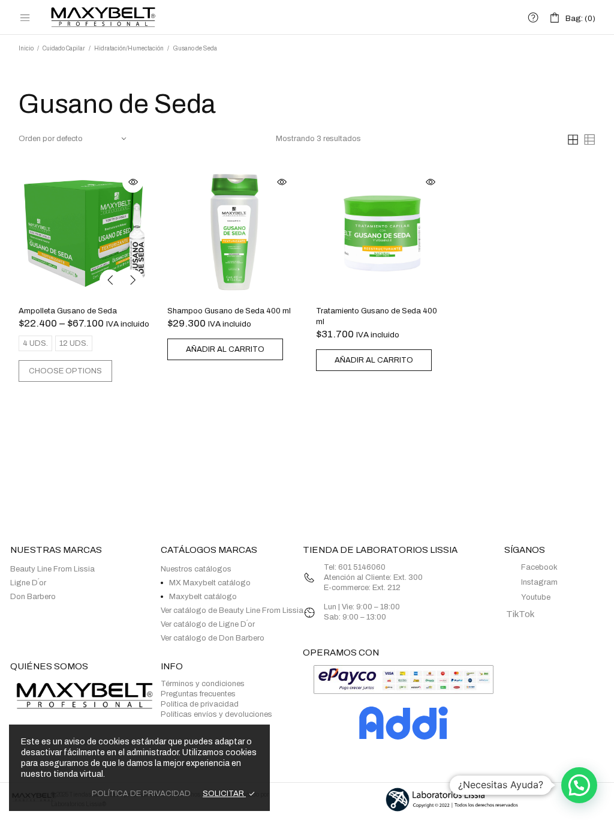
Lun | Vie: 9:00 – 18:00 (362, 607)
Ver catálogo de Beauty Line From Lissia (232, 610)
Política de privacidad (200, 704)
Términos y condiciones (203, 684)
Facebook (539, 567)
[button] (579, 785)
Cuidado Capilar (64, 48)
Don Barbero (33, 596)
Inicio (26, 48)
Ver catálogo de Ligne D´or (208, 624)
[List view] (589, 139)
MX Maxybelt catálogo (210, 583)
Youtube (535, 597)
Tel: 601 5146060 (355, 567)
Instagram (539, 582)
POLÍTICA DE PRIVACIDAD (141, 793)
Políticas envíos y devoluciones (216, 714)
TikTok (519, 614)
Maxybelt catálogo (203, 596)
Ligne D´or (28, 583)
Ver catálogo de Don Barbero (212, 638)
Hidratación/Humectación (129, 48)
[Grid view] (573, 139)
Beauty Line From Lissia (52, 569)
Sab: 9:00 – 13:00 (355, 617)
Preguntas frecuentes (198, 694)
